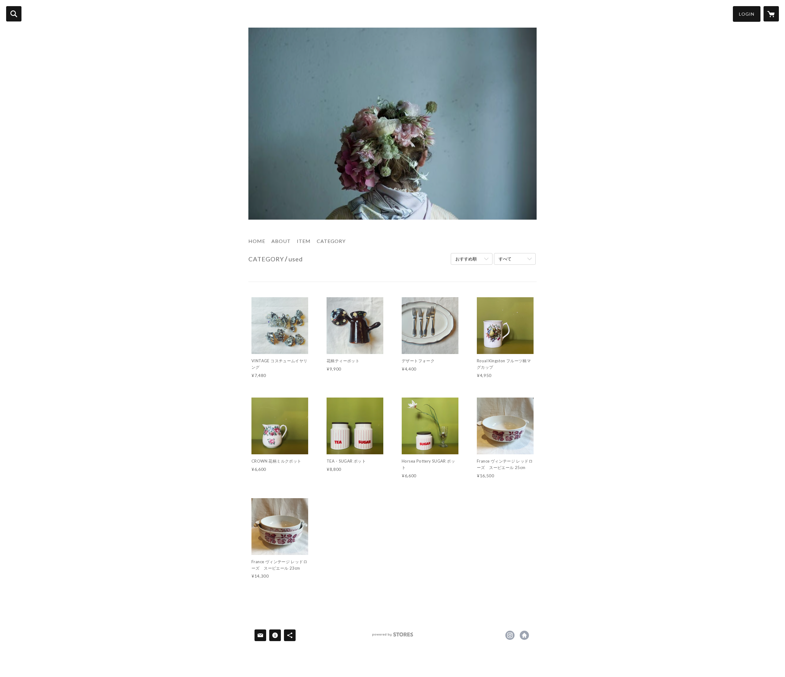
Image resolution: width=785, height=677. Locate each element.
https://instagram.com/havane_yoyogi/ (510, 635)
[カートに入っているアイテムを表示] (771, 13)
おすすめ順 (466, 258)
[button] (746, 14)
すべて (505, 258)
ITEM (304, 241)
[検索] (13, 13)
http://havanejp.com (524, 635)
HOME (256, 241)
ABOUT (281, 241)
